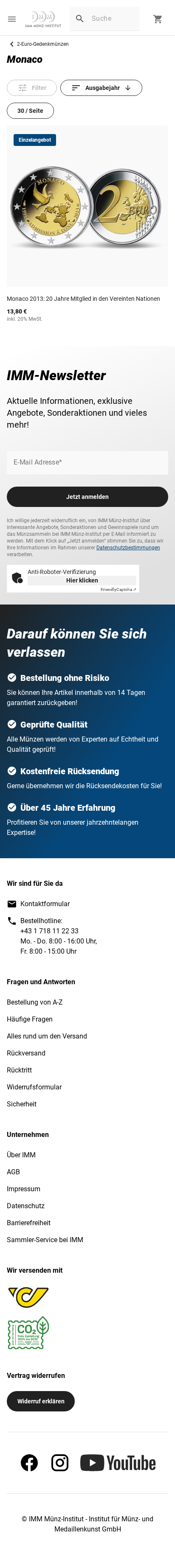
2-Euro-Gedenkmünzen (43, 44)
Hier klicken (82, 580)
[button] (12, 19)
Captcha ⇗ (118, 589)
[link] (43, 19)
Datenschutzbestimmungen (128, 548)
